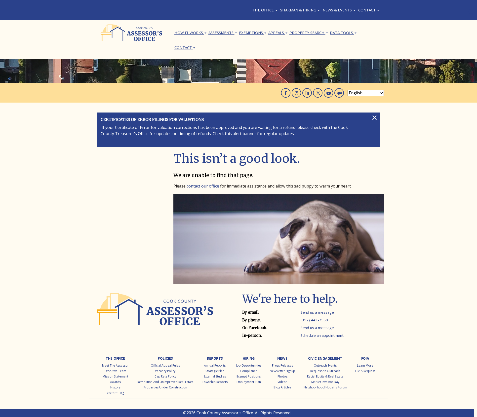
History (115, 387)
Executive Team (115, 371)
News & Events (338, 9)
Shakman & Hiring (298, 9)
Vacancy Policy (165, 371)
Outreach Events (325, 365)
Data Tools (342, 32)
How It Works (189, 32)
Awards (115, 382)
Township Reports (215, 382)
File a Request (365, 371)
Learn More (365, 365)
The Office (263, 9)
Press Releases (282, 365)
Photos (282, 376)
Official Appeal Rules (165, 365)
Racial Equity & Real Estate (325, 376)
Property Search (307, 32)
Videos (282, 382)
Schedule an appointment (322, 335)
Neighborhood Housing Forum (325, 387)
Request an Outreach (325, 371)
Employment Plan (249, 382)
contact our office (203, 186)
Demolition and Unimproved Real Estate (165, 382)
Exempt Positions (249, 376)
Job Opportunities (248, 365)
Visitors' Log (115, 393)
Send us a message (317, 312)
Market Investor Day (325, 382)
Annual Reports (215, 365)
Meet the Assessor (115, 365)
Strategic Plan (214, 371)
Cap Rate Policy (165, 376)
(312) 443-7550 (314, 319)
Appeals (276, 32)
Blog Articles (282, 387)
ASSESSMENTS (221, 32)
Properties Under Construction (165, 387)
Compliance (248, 371)
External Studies (215, 376)
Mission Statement (115, 376)
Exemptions (251, 32)
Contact (367, 9)
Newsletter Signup (282, 371)
